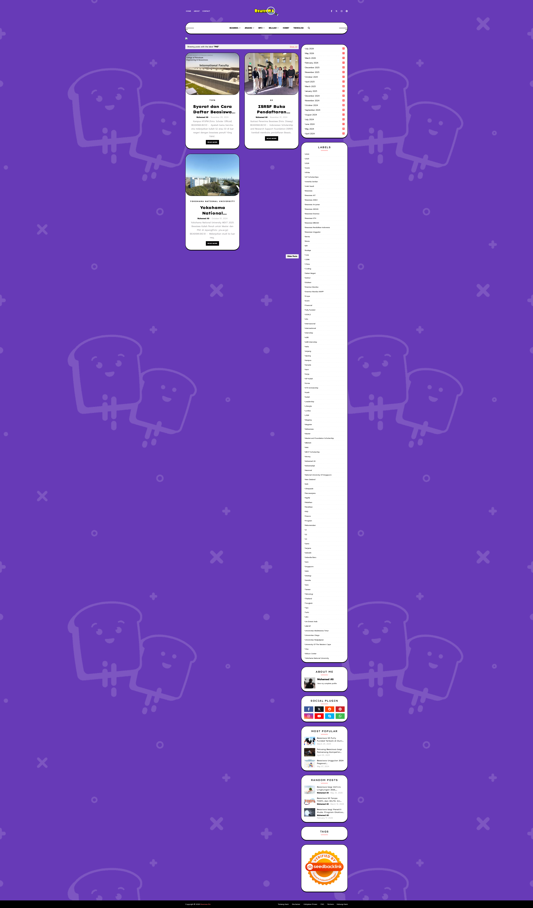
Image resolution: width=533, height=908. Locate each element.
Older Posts (292, 256)
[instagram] (341, 11)
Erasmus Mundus (311, 287)
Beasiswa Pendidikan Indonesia (317, 227)
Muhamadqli (310, 465)
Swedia (308, 580)
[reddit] (329, 709)
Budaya (308, 250)
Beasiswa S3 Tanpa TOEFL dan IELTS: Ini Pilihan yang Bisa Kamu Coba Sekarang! (330, 799)
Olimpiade (309, 488)
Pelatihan (308, 502)
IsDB (307, 337)
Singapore (309, 566)
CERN (307, 259)
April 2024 (324, 133)
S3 (306, 539)
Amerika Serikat (311, 181)
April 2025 (324, 81)
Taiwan (308, 589)
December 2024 (324, 96)
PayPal (307, 498)
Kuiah (307, 392)
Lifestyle (308, 406)
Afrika (307, 172)
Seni (306, 562)
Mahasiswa (309, 429)
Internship (309, 333)
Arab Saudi (309, 186)
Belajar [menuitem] (272, 28)
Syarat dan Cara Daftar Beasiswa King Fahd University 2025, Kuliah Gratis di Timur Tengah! (212, 109)
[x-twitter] (336, 11)
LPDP (307, 415)
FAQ (322, 904)
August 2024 (324, 114)
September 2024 (324, 110)
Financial (308, 305)
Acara (307, 168)
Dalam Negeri (310, 273)
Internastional (310, 328)
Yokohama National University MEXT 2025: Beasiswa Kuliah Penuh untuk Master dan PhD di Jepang (212, 210)
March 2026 (324, 58)
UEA (306, 617)
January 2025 (324, 91)
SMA (307, 571)
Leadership (309, 401)
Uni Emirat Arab (311, 621)
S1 (306, 530)
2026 (307, 163)
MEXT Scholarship (312, 452)
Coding (308, 268)
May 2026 (324, 53)
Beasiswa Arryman (312, 204)
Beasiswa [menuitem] (234, 28)
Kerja (307, 374)
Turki (307, 612)
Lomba (308, 410)
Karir (307, 369)
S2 (306, 534)
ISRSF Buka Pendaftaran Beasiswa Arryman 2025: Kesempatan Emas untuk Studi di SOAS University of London (272, 109)
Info (306, 319)
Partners (330, 904)
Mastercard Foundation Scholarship (319, 438)
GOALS (308, 314)
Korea (307, 383)
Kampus (308, 360)
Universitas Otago (312, 635)
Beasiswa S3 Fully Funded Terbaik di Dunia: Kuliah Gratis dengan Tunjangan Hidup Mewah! (330, 739)
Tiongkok (309, 603)
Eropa (307, 296)
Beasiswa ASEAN (311, 209)
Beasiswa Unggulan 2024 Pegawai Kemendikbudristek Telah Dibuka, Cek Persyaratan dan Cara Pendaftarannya (331, 762)
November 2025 (324, 72)
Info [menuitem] (260, 28)
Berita (307, 236)
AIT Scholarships (312, 177)
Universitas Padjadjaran (314, 640)
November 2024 (324, 100)
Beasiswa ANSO (311, 200)
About (197, 11)
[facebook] (331, 11)
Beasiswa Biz (205, 904)
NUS (306, 484)
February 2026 (324, 63)
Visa (306, 649)
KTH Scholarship (311, 388)
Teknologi (309, 594)
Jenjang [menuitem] (248, 28)
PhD (306, 511)
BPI (306, 246)
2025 (307, 158)
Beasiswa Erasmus (312, 213)
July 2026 (324, 48)
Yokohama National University (317, 658)
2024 (307, 154)
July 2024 (324, 119)
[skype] (329, 716)
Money (308, 456)
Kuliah (307, 397)
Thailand (308, 598)
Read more (212, 142)
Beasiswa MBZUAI (312, 223)
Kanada (308, 365)
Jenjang (308, 351)
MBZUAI (308, 443)
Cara (307, 255)
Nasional (308, 470)
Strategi (308, 575)
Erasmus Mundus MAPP (314, 291)
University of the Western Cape (318, 644)
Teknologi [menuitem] (298, 28)
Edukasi (308, 282)
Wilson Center (310, 653)
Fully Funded (310, 310)
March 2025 (324, 86)
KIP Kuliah (309, 378)
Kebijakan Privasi (310, 904)
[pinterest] (346, 11)
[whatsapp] (340, 716)
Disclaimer (296, 904)
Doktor (308, 278)
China (307, 264)
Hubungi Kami (342, 904)
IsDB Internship (311, 342)
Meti (306, 447)
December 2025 (324, 67)
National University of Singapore (318, 475)
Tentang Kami (283, 904)
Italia (307, 346)
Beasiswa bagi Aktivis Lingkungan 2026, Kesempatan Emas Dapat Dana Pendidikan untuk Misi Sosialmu (331, 788)
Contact (206, 11)
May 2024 (324, 129)
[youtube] (319, 716)
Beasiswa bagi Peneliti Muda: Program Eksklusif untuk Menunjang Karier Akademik (330, 811)
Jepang (308, 356)
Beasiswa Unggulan (312, 232)
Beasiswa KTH (310, 218)
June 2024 (324, 124)
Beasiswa (308, 191)
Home (188, 11)
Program (308, 520)
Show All (293, 46)
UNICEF (308, 626)
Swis (307, 585)
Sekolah (308, 553)
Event (307, 301)
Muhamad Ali (202, 117)
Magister (308, 424)
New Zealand (310, 479)
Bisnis (307, 241)
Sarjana (308, 548)
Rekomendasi (310, 525)
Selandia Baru (310, 557)
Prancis (308, 516)
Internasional (310, 323)
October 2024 (324, 105)
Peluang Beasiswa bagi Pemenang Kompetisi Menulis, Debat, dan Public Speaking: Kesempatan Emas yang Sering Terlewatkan (330, 750)
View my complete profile (327, 683)
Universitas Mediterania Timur (317, 630)
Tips (306, 608)
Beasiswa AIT (310, 195)
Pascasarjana (310, 493)
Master (308, 433)
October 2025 (324, 77)
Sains (307, 543)
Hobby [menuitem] (286, 28)
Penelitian (309, 507)
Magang (308, 420)
